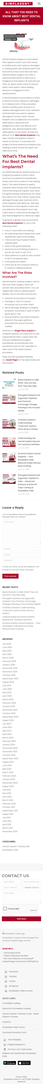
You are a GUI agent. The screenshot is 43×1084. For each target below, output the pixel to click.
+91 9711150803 (14, 1039)
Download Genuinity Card (14, 1032)
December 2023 (10, 748)
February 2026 (9, 661)
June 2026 (7, 647)
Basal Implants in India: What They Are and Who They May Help (28, 382)
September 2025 (10, 678)
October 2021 (8, 807)
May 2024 (6, 730)
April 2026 (7, 654)
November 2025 (9, 671)
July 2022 (6, 789)
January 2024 (8, 744)
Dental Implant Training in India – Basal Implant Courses (20, 1015)
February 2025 (9, 703)
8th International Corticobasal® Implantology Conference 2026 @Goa (20, 960)
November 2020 (9, 831)
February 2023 (9, 775)
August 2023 (8, 762)
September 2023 (10, 758)
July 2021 (6, 817)
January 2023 (8, 779)
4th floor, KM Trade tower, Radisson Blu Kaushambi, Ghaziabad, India (19, 1053)
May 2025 (6, 692)
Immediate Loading (11, 1003)
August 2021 (7, 814)
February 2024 (9, 741)
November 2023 (9, 751)
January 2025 (8, 706)
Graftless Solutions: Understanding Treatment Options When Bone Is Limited (28, 424)
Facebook (13, 971)
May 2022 (6, 793)
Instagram (13, 986)
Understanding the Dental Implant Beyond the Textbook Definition (29, 441)
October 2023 (8, 755)
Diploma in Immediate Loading (16, 1008)
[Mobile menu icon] (39, 3)
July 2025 (6, 685)
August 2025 (8, 682)
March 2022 (7, 800)
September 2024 (10, 716)
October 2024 (9, 713)
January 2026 (8, 664)
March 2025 (7, 699)
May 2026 (6, 650)
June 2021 (6, 821)
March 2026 (7, 657)
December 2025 (10, 668)
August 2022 (8, 786)
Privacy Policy (21, 1077)
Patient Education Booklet (16, 955)
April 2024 (7, 734)
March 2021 (7, 828)
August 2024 (8, 720)
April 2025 (7, 696)
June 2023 (7, 765)
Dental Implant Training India (14, 36)
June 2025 (7, 689)
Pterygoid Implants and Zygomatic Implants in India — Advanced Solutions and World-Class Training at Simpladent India (29, 483)
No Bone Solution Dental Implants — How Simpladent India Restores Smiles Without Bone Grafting (29, 459)
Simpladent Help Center (13, 1027)
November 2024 (10, 709)
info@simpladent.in (16, 1044)
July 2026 (6, 643)
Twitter (12, 981)
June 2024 (7, 727)
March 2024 (8, 737)
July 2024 (6, 723)
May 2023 (6, 769)
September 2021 (10, 810)
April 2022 (7, 796)
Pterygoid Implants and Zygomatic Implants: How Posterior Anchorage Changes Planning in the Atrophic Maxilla (29, 403)
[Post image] (9, 383)
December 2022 (10, 782)
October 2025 (9, 675)
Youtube (12, 976)
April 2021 (6, 824)
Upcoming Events (12, 952)
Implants (6, 1022)
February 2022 (9, 803)
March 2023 (7, 772)
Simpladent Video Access (20, 990)
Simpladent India (10, 39)
